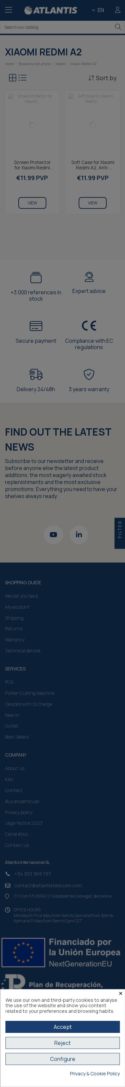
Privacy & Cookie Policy (95, 1074)
